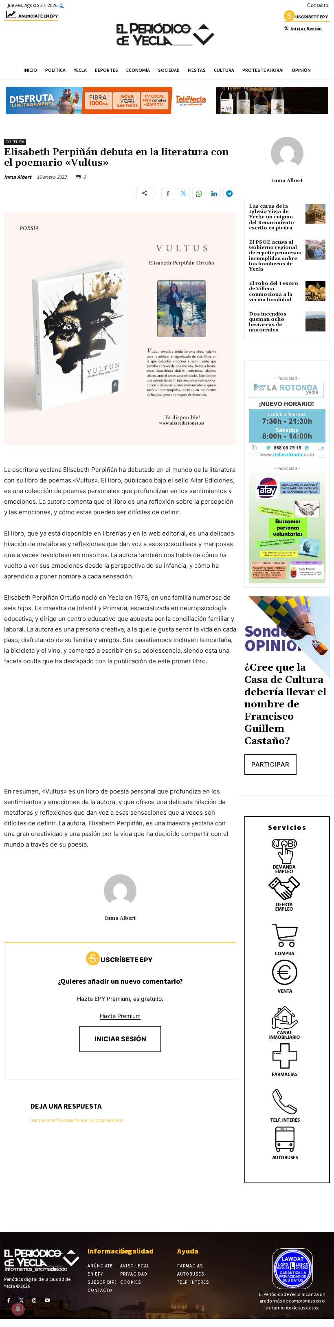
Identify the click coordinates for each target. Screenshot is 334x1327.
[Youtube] (47, 1300)
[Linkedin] (214, 194)
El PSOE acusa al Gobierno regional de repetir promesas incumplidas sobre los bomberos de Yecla (275, 255)
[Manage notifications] (17, 1309)
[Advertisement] (120, 734)
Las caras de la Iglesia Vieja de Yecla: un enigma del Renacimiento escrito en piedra (271, 217)
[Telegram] (229, 194)
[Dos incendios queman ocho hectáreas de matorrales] (315, 321)
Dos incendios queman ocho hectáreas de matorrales (267, 322)
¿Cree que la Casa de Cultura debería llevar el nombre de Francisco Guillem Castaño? (285, 704)
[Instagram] (34, 1300)
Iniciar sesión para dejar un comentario (77, 1120)
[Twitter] (183, 194)
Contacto (317, 5)
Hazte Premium (120, 1015)
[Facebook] (167, 194)
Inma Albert (17, 176)
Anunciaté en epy (38, 15)
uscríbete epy (311, 16)
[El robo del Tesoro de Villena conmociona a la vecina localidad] (315, 291)
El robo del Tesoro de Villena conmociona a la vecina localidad (273, 291)
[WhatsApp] (198, 194)
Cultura (15, 141)
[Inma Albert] (120, 890)
